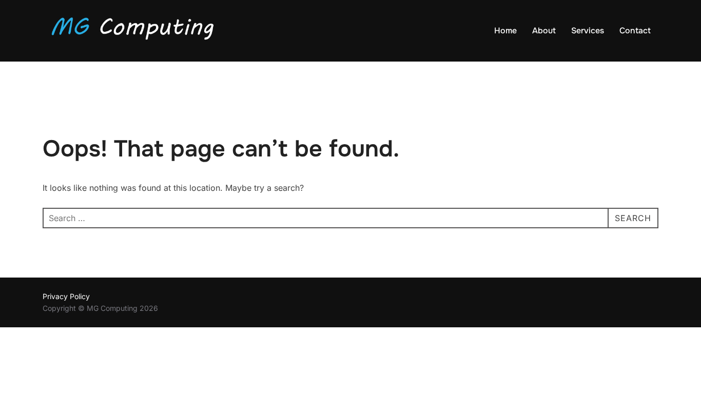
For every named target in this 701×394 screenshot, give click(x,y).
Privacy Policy (66, 296)
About (544, 30)
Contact (635, 30)
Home (505, 30)
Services (587, 30)
